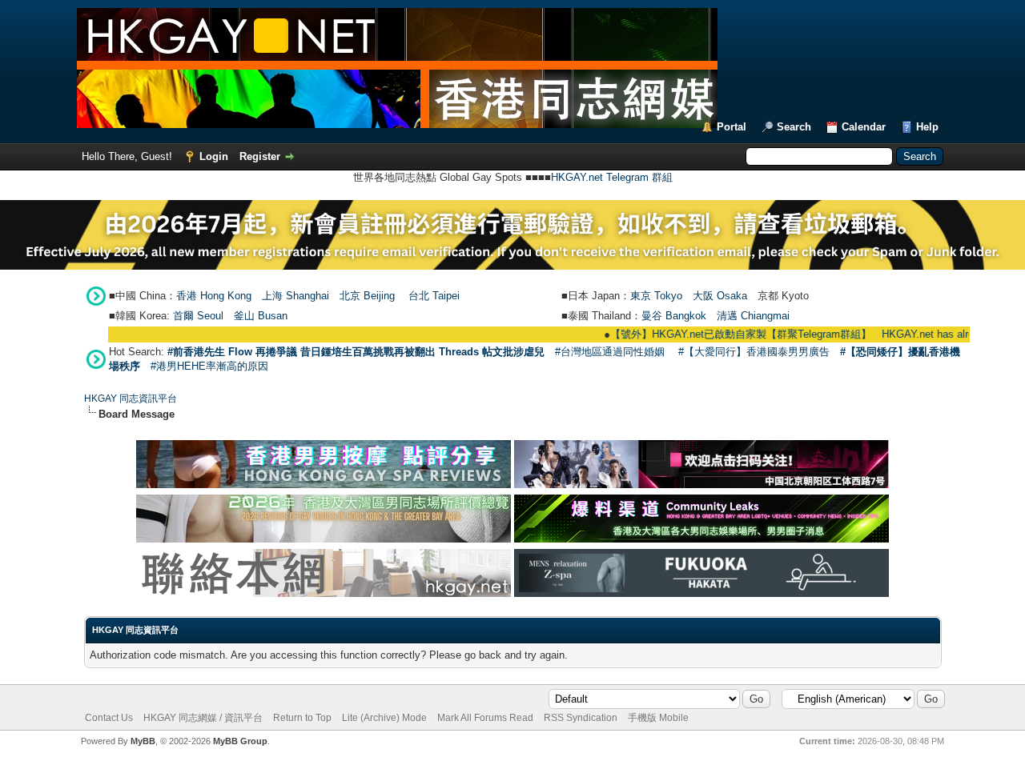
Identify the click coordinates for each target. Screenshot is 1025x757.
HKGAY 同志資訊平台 (130, 398)
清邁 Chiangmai (753, 316)
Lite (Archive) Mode (384, 717)
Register (259, 156)
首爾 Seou (197, 316)
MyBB (143, 741)
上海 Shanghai (295, 296)
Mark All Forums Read (485, 717)
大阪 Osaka (720, 296)
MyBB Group (240, 741)
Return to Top (302, 717)
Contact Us (109, 717)
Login (213, 156)
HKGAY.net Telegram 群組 (612, 177)
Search (794, 127)
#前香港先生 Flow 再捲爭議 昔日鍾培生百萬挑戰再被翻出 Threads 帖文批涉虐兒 (356, 352)
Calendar (864, 127)
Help (927, 127)
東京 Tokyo (656, 296)
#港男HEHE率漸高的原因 (209, 366)
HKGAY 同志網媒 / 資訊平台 (203, 717)
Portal (731, 127)
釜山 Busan (260, 316)
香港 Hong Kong (213, 296)
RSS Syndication (580, 717)
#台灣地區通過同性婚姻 (610, 352)
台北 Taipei (434, 296)
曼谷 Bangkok (673, 316)
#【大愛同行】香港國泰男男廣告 (754, 352)
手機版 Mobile (658, 717)
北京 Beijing (367, 296)
